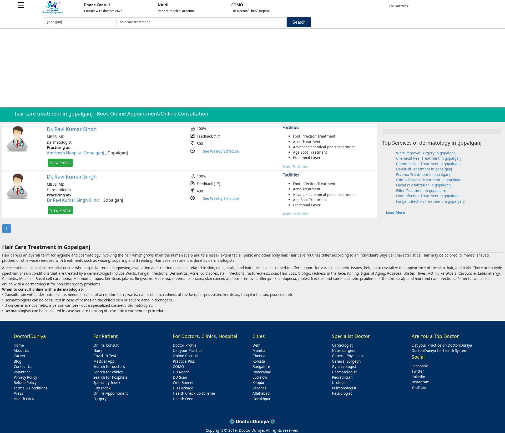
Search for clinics (108, 371)
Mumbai (259, 350)
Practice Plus (184, 361)
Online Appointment (110, 393)
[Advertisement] (252, 68)
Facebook (420, 365)
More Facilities (295, 166)
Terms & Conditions (30, 387)
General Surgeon (346, 361)
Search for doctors (109, 366)
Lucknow (259, 377)
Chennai (259, 355)
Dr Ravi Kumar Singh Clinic (73, 200)
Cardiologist (342, 345)
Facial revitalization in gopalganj (424, 184)
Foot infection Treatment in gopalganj (428, 195)
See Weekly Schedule (221, 151)
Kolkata (258, 361)
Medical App (103, 361)
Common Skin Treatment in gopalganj (428, 163)
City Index (101, 387)
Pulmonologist (344, 387)
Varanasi (259, 387)
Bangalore (261, 366)
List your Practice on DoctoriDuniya (442, 345)
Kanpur (258, 382)
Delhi (256, 345)
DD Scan (180, 377)
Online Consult (106, 345)
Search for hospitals (110, 377)
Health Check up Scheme (194, 393)
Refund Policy (25, 382)
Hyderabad (261, 371)
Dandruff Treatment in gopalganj (424, 168)
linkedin (418, 376)
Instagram (421, 381)
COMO (178, 366)
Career (20, 355)
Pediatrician (342, 377)
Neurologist (342, 393)
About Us (21, 350)
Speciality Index (106, 382)
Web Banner (183, 382)
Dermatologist (344, 371)
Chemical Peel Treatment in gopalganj (429, 158)
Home (19, 345)
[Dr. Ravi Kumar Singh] (17, 150)
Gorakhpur (261, 398)
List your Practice (188, 350)
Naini (97, 350)
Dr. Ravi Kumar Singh (72, 129)
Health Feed (183, 398)
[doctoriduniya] (52, 12)
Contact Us (23, 366)
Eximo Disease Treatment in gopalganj (429, 179)
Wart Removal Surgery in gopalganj (426, 152)
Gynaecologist (344, 366)
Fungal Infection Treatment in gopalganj (430, 201)
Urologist (340, 382)
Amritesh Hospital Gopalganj (75, 153)
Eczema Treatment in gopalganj (423, 174)
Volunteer (22, 371)
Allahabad (261, 393)
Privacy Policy (25, 377)
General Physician (347, 355)
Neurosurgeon (344, 350)
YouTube (419, 387)
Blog (17, 361)
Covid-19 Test (104, 355)
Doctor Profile (184, 345)
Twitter (418, 371)
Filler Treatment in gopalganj (421, 190)
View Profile (60, 162)
